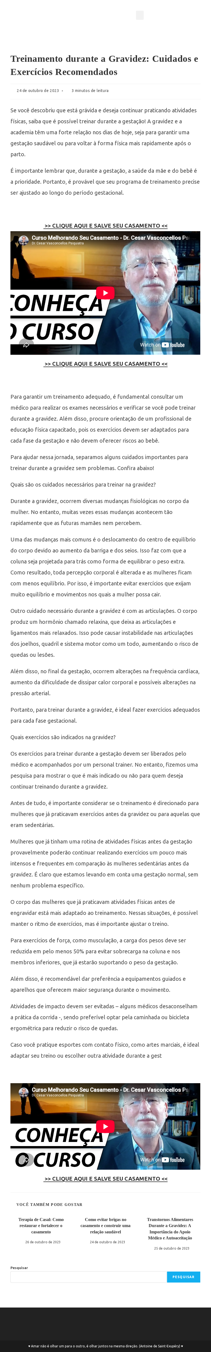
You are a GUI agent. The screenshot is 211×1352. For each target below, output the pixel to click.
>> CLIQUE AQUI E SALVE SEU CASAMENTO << (105, 225)
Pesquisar (19, 1268)
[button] (140, 15)
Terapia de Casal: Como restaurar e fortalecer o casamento (41, 1225)
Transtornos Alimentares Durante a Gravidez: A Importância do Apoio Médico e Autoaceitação (170, 1228)
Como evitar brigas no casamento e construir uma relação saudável (105, 1225)
